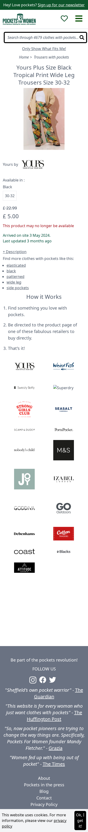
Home (24, 57)
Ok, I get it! (80, 820)
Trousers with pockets (51, 57)
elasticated (16, 265)
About (44, 778)
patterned (15, 276)
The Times (54, 764)
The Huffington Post (54, 715)
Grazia (55, 748)
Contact (44, 798)
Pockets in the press (44, 785)
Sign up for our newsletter (61, 4)
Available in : (14, 180)
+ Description (15, 251)
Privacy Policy (44, 804)
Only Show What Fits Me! (44, 48)
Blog (44, 791)
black (11, 271)
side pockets (18, 287)
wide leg (14, 282)
